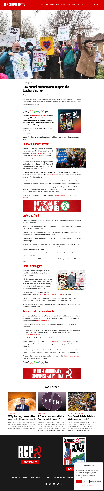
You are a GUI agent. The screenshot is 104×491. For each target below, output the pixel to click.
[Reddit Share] (31, 111)
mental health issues (51, 175)
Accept (79, 481)
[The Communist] (14, 5)
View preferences (95, 481)
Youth (43, 95)
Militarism (10, 413)
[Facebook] (42, 484)
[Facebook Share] (24, 111)
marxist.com (71, 477)
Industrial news (37, 95)
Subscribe (52, 4)
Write (57, 4)
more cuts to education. (42, 320)
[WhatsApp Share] (35, 111)
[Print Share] (46, 111)
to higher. (40, 168)
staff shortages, (34, 155)
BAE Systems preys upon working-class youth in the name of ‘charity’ (22, 417)
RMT (47, 413)
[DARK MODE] (97, 4)
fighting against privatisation (58, 341)
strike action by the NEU (38, 115)
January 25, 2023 (48, 338)
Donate (46, 4)
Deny (85, 481)
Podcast (74, 4)
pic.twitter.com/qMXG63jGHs (33, 334)
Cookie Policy (85, 485)
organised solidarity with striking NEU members (50, 294)
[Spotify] (58, 484)
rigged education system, (62, 195)
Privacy (26, 477)
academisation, (42, 153)
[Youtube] (54, 484)
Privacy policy (91, 485)
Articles (63, 4)
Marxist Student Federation (71, 356)
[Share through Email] (42, 111)
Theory (68, 4)
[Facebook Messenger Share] (38, 111)
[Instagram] (50, 484)
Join (42, 4)
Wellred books (59, 477)
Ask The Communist (75, 413)
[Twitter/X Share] (27, 111)
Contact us (16, 477)
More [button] (83, 4)
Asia (69, 413)
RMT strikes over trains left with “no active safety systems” (51, 417)
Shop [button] (79, 4)
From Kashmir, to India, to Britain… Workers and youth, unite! (82, 417)
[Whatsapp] (61, 484)
